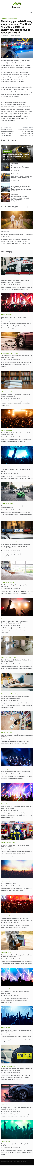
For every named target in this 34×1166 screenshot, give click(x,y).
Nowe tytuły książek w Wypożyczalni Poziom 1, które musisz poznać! (16, 395)
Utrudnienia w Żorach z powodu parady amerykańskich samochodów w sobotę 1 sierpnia (21, 188)
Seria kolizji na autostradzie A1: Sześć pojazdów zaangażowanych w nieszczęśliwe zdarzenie (25, 132)
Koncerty (3, 314)
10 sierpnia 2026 (6, 236)
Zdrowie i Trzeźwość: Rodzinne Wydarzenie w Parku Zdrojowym (16, 660)
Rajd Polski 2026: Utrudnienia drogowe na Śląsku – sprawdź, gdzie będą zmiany (20, 198)
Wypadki (16, 353)
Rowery (11, 503)
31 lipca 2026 (16, 170)
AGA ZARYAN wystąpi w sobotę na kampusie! (15, 771)
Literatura (8, 391)
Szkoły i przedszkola (6, 952)
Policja (11, 353)
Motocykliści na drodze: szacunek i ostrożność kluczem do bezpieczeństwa (16, 1069)
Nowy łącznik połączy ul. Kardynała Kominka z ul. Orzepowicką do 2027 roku (21, 177)
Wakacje (12, 582)
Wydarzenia (12, 278)
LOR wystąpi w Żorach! (8, 883)
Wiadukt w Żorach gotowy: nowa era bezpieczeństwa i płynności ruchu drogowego (20, 167)
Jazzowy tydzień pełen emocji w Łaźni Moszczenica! (13, 318)
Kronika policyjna (5, 231)
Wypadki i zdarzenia (5, 1104)
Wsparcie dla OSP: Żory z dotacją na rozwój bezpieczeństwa (15, 846)
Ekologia (17, 693)
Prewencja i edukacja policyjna (9, 18)
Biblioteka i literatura (6, 803)
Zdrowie (14, 657)
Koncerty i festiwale (5, 881)
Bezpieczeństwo (5, 278)
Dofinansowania (5, 693)
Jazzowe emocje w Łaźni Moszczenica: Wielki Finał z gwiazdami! (16, 1031)
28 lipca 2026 (16, 190)
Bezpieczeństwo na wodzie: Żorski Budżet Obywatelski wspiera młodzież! (15, 281)
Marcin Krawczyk (16, 35)
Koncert (3, 467)
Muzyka (3, 618)
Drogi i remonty (7, 151)
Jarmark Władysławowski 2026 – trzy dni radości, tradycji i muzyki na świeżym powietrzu (16, 919)
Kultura (2, 391)
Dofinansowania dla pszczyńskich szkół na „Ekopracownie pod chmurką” (15, 697)
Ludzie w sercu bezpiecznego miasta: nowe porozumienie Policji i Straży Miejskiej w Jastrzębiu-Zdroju (15, 546)
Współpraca (16, 542)
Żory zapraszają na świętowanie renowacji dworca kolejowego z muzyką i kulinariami (7, 132)
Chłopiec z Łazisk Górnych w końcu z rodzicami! (17, 234)
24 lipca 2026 (16, 200)
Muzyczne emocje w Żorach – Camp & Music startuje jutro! (16, 1144)
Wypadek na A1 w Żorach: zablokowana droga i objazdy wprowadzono (16, 1108)
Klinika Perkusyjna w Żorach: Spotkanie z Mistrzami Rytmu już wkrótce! (14, 622)
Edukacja (12, 693)
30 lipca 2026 (16, 180)
